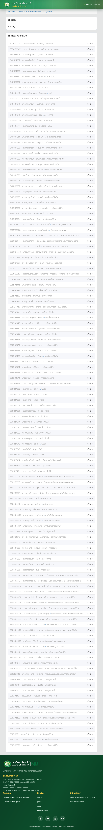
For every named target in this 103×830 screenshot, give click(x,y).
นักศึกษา (40, 797)
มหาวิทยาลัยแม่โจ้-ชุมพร (11, 801)
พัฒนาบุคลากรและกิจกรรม (30, 11)
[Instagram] (55, 818)
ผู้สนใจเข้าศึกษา (42, 810)
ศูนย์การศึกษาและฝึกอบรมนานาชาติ (82, 797)
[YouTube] (62, 818)
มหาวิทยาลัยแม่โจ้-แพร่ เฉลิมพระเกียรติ (16, 797)
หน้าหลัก (11, 11)
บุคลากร (39, 801)
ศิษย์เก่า (39, 806)
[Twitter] (47, 818)
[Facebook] (40, 818)
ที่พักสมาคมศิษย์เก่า (77, 801)
